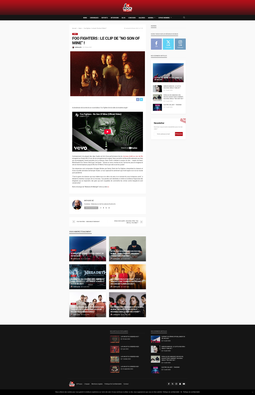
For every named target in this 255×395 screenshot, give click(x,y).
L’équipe (87, 384)
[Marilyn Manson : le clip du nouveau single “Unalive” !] (157, 88)
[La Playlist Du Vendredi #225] (114, 349)
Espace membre (164, 18)
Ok (181, 392)
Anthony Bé (78, 47)
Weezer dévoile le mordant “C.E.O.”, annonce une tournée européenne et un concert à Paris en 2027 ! (127, 281)
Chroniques (94, 18)
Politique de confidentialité (113, 384)
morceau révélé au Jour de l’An (133, 156)
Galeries (142, 18)
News (85, 18)
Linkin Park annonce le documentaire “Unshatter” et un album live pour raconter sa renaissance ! (87, 309)
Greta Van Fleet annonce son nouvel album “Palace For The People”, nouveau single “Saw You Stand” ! (127, 309)
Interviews (115, 18)
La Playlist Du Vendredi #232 (130, 356)
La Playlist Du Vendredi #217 (130, 336)
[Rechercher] (184, 17)
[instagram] (109, 208)
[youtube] (184, 384)
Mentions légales (97, 384)
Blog (123, 18)
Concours (132, 18)
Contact (126, 384)
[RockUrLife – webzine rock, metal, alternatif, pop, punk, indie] (72, 384)
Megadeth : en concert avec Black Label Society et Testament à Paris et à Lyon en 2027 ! (87, 281)
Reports (105, 18)
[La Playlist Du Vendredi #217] (114, 339)
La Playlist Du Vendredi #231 (130, 366)
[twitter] (106, 208)
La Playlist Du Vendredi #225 (130, 346)
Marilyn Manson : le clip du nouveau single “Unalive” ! (172, 87)
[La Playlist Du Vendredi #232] (114, 359)
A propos (79, 384)
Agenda (150, 18)
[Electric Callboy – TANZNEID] (157, 107)
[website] (100, 208)
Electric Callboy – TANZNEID (173, 104)
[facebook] (103, 208)
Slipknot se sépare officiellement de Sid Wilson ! (87, 254)
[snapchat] (180, 384)
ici (108, 187)
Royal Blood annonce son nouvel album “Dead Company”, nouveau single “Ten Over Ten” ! (126, 253)
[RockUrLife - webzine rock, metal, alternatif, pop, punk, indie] (127, 7)
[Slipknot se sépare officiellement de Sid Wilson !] (87, 248)
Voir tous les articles (91, 207)
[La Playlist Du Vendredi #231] (114, 369)
